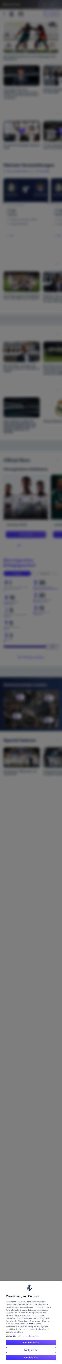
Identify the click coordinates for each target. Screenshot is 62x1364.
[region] (31, 1322)
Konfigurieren (31, 1350)
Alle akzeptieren (31, 1342)
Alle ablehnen (31, 1357)
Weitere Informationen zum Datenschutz (22, 1336)
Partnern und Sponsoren (31, 1324)
